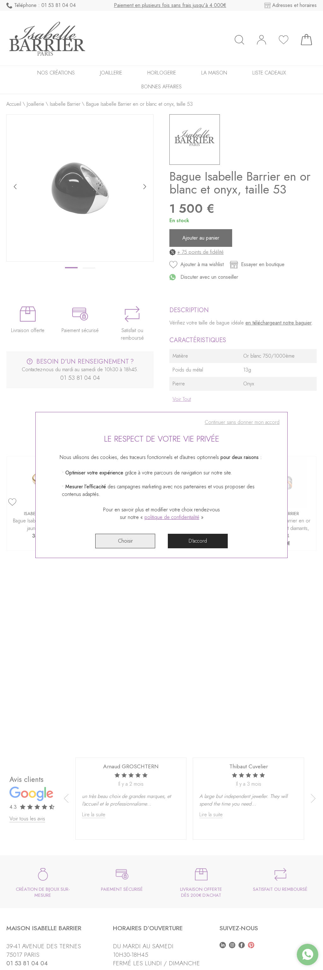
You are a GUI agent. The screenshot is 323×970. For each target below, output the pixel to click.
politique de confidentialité (171, 517)
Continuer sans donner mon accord (242, 422)
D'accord (198, 541)
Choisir (125, 541)
